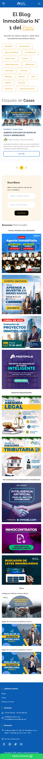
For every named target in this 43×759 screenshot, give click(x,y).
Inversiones (24, 70)
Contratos (25, 58)
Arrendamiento (30, 52)
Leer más (21, 154)
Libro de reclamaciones (12, 739)
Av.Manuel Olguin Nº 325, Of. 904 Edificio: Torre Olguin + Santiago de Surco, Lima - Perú (20, 732)
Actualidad (8, 46)
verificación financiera (27, 89)
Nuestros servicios (8, 702)
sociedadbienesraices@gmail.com (15, 719)
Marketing (8, 76)
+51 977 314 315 (9, 713)
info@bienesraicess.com (12, 717)
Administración (24, 46)
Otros (33, 76)
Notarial (22, 76)
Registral (8, 83)
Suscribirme (21, 213)
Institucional (9, 70)
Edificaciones (29, 64)
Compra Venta (10, 58)
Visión (4, 698)
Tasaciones (21, 83)
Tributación (9, 89)
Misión (4, 693)
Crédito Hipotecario (11, 64)
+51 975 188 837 (21, 713)
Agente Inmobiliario (11, 52)
